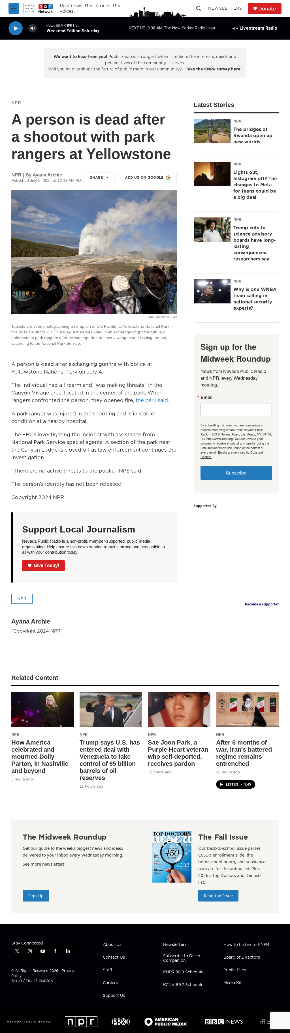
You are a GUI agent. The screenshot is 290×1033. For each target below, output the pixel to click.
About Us (112, 945)
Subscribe (236, 472)
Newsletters (225, 8)
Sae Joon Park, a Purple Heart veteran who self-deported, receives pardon (178, 753)
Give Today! (46, 565)
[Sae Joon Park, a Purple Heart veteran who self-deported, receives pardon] (179, 709)
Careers (110, 983)
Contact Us (114, 957)
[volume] (32, 28)
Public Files (234, 970)
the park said (152, 400)
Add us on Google (144, 177)
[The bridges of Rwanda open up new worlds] (212, 131)
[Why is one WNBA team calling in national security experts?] (212, 291)
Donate (267, 9)
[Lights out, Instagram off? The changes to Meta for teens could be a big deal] (212, 174)
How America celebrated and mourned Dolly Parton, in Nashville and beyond (39, 756)
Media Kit (232, 983)
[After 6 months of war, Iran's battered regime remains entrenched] (247, 709)
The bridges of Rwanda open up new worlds (252, 135)
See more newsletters (44, 864)
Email (206, 397)
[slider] (41, 28)
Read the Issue (218, 895)
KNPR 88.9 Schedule (183, 972)
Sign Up (36, 895)
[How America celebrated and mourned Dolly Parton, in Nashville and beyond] (42, 709)
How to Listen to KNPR (246, 945)
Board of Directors (241, 957)
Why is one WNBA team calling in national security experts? (255, 298)
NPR (16, 102)
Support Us (114, 995)
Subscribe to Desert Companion (182, 958)
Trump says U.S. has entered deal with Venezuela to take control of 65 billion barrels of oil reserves (110, 760)
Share (96, 177)
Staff (107, 970)
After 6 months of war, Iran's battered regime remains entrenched (244, 753)
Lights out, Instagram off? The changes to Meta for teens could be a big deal (255, 184)
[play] (15, 28)
